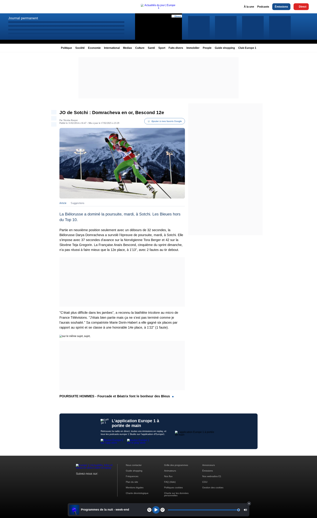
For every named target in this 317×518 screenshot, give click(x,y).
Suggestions (77, 203)
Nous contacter (134, 465)
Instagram (84, 480)
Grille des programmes (176, 465)
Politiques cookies (173, 487)
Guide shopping (225, 47)
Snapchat (100, 480)
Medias (127, 47)
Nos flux (168, 476)
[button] (245, 510)
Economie (94, 47)
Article (62, 203)
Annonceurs (208, 465)
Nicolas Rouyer (70, 120)
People (207, 47)
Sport (161, 47)
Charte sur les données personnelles (176, 494)
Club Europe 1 (247, 47)
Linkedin (106, 480)
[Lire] (156, 510)
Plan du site (132, 482)
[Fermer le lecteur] (249, 503)
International (112, 47)
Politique (66, 47)
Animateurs (170, 470)
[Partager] (53, 112)
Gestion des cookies (212, 487)
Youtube (95, 480)
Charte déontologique (137, 493)
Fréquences (132, 476)
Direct (302, 6)
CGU (204, 482)
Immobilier (192, 47)
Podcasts (263, 6)
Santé (151, 47)
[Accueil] (158, 7)
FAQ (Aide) (170, 482)
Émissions (281, 6)
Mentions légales (134, 487)
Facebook (89, 480)
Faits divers (176, 47)
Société (80, 47)
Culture (139, 47)
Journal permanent (23, 18)
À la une (249, 6)
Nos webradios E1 (211, 476)
